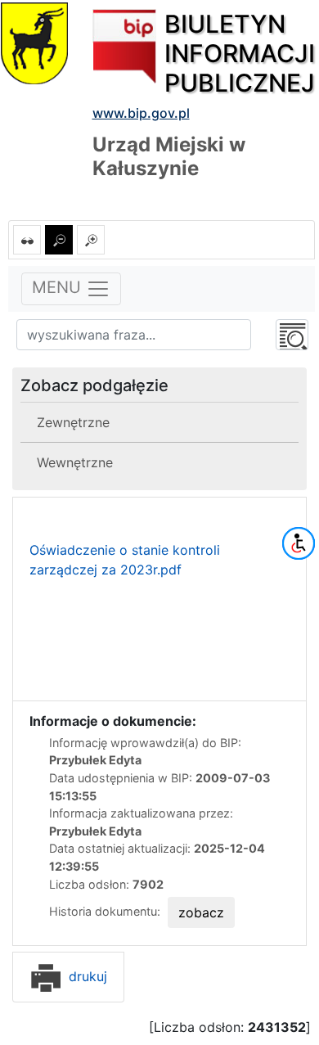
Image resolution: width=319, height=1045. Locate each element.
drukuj (86, 976)
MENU (59, 287)
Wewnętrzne (75, 462)
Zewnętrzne (73, 422)
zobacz (201, 912)
